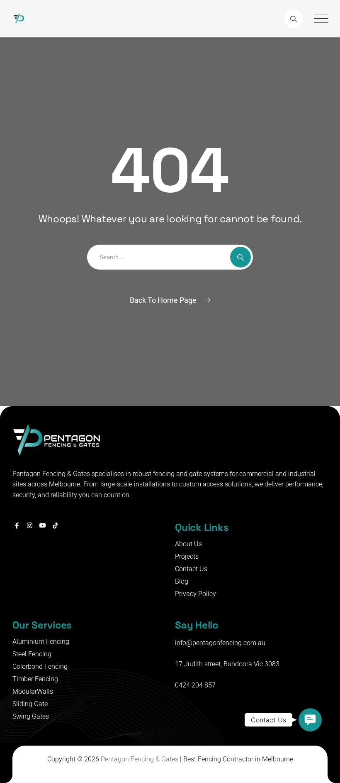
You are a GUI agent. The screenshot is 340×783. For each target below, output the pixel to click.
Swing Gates (30, 716)
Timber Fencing (35, 679)
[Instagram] (29, 525)
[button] (310, 719)
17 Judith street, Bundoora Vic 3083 (227, 664)
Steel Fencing (31, 654)
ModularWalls (32, 691)
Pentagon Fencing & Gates (139, 759)
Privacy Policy (195, 594)
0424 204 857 (195, 685)
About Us (188, 544)
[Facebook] (16, 525)
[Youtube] (42, 525)
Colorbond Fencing (40, 666)
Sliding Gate (30, 704)
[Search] (293, 19)
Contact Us (191, 569)
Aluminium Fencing (40, 642)
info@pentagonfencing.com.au (220, 643)
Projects (187, 556)
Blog (181, 581)
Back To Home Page (163, 300)
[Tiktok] (55, 525)
